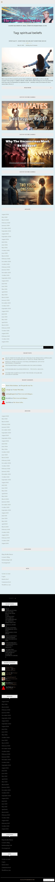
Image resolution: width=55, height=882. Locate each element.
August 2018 (5, 333)
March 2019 (5, 325)
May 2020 (5, 294)
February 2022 (6, 267)
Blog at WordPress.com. (27, 879)
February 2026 (6, 222)
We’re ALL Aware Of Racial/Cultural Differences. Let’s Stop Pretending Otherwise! (24, 362)
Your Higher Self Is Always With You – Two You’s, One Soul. (24, 369)
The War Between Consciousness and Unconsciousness (23, 365)
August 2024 (5, 239)
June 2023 (5, 253)
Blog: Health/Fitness (7, 554)
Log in (3, 576)
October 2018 (5, 330)
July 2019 (4, 314)
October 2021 (5, 275)
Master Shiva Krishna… (12, 385)
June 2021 (4, 286)
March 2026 (5, 220)
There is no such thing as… (25, 394)
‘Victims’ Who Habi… (18, 389)
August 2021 (5, 281)
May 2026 (4, 217)
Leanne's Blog (6, 557)
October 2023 (6, 250)
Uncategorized (6, 562)
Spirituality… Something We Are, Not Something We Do (27, 41)
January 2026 (6, 225)
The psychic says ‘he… (27, 385)
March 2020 (5, 297)
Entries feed (5, 579)
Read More (27, 87)
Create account (6, 573)
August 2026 (5, 214)
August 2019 (5, 311)
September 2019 (6, 308)
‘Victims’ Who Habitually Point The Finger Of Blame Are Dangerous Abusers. (23, 373)
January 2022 (6, 269)
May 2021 (4, 289)
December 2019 (6, 303)
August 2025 (5, 234)
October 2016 (5, 339)
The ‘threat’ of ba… (18, 402)
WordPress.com (6, 584)
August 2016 (5, 341)
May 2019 (4, 319)
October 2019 (5, 305)
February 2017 (6, 336)
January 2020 (6, 300)
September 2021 (6, 278)
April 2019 (5, 322)
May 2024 (4, 247)
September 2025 (6, 231)
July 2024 (4, 242)
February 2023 (6, 258)
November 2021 (6, 272)
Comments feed (6, 582)
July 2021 (4, 283)
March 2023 (5, 256)
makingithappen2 (11, 394)
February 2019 (6, 328)
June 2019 (4, 317)
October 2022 (6, 264)
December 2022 (6, 261)
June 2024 (5, 245)
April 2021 (5, 292)
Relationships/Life (7, 560)
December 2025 (6, 228)
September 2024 (6, 236)
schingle (8, 389)
